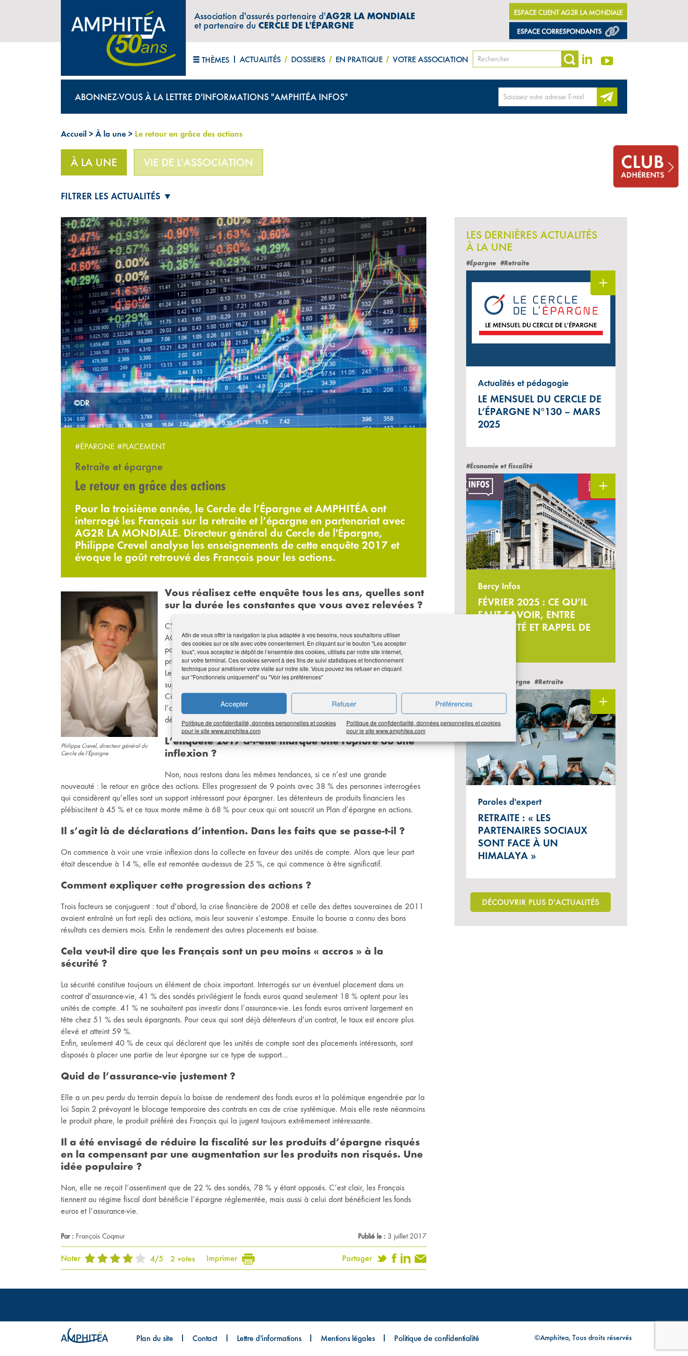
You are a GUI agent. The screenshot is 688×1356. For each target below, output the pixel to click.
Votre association (430, 59)
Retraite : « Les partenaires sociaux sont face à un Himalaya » (532, 836)
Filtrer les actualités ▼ (116, 196)
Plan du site (154, 1338)
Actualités (260, 59)
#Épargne (95, 446)
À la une (110, 134)
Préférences (454, 703)
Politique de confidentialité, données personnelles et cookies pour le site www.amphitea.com (259, 727)
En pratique (359, 59)
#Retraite (514, 263)
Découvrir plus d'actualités (540, 902)
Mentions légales (347, 1338)
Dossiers (308, 59)
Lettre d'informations (269, 1338)
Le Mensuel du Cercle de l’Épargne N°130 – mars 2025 (539, 411)
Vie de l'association (198, 162)
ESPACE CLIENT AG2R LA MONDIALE (568, 12)
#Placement (141, 446)
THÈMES (215, 60)
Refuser (344, 703)
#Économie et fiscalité (499, 466)
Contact (204, 1338)
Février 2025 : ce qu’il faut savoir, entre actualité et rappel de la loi (534, 621)
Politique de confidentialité (436, 1338)
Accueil (74, 134)
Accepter (234, 703)
